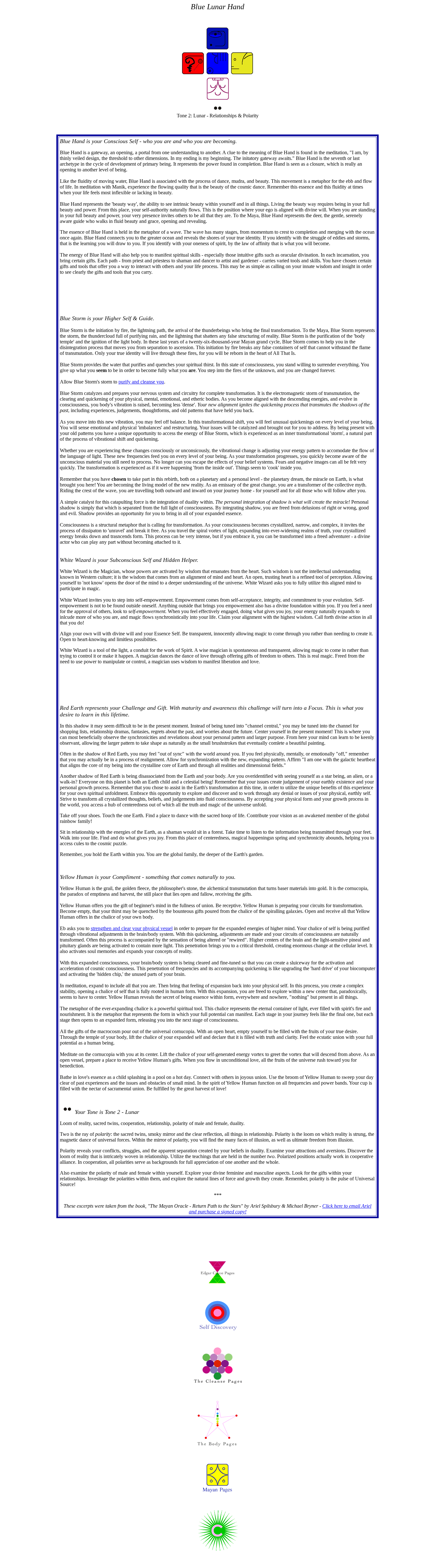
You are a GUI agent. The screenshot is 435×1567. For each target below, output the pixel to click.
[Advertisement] (216, 294)
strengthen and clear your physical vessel (132, 928)
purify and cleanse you (141, 381)
